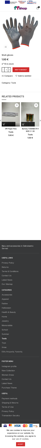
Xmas (4, 347)
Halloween (6, 308)
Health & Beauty (9, 312)
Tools (13, 83)
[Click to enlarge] (5, 47)
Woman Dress (8, 375)
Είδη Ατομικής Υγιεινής (12, 351)
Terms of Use (8, 407)
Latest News (7, 280)
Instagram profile (9, 366)
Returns (5, 267)
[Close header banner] (38, 2)
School (5, 330)
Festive (5, 303)
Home (4, 316)
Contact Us (6, 275)
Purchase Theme (9, 388)
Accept (20, 444)
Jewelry (5, 321)
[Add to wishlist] (17, 105)
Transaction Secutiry (11, 415)
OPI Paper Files (11, 129)
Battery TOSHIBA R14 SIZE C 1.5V (30, 130)
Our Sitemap (7, 284)
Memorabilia (7, 325)
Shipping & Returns (10, 403)
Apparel (5, 299)
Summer (5, 334)
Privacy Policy (8, 263)
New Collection (8, 370)
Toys (4, 343)
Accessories (7, 295)
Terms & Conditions (10, 271)
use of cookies (22, 439)
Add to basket (21, 70)
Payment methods (9, 398)
